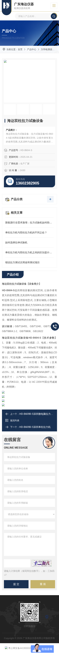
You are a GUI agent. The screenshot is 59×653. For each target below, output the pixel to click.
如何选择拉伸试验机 (16, 242)
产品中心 (31, 49)
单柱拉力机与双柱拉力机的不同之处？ (26, 232)
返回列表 (14, 420)
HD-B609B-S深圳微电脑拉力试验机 (38, 413)
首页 (20, 49)
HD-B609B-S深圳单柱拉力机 (35, 427)
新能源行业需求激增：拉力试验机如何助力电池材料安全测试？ (29, 222)
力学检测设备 (48, 49)
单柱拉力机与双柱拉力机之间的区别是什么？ (29, 252)
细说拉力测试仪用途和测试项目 (22, 262)
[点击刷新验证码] (41, 563)
